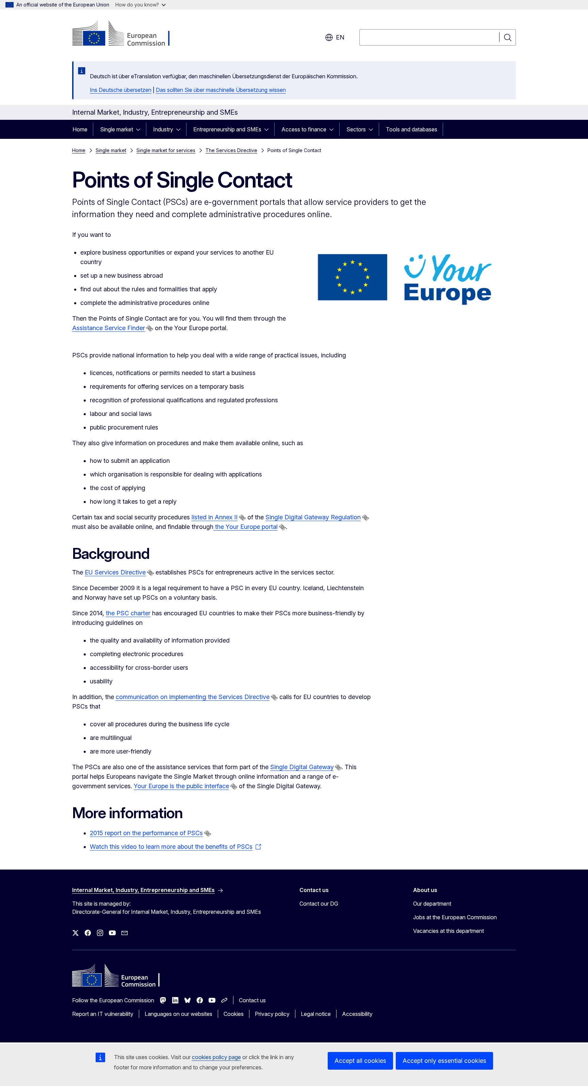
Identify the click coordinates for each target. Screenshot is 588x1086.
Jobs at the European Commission (455, 917)
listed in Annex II (215, 517)
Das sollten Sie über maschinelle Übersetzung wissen (221, 89)
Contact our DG (318, 903)
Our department (432, 903)
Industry (163, 129)
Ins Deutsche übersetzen (120, 89)
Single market (116, 129)
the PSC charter (128, 613)
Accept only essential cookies (444, 1060)
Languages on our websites (178, 1013)
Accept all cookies (360, 1060)
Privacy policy (272, 1013)
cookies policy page (216, 1057)
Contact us (252, 1000)
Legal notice (316, 1013)
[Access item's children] (140, 129)
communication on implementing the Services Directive (193, 696)
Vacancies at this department (448, 930)
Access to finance (303, 129)
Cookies (234, 1013)
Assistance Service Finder (108, 327)
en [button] (340, 37)
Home (79, 129)
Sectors (356, 129)
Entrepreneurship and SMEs (227, 129)
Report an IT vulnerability (102, 1013)
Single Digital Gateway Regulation (313, 517)
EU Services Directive (115, 572)
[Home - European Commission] (127, 34)
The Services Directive (231, 150)
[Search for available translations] (149, 328)
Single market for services (165, 150)
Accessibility (357, 1013)
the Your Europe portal (245, 526)
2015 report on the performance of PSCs (146, 833)
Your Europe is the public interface (181, 786)
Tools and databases (411, 129)
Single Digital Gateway (301, 767)
